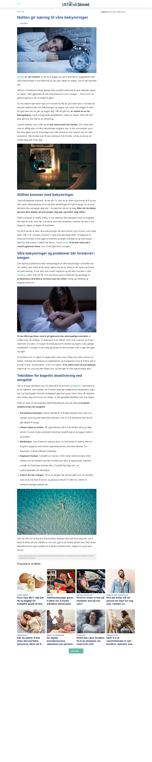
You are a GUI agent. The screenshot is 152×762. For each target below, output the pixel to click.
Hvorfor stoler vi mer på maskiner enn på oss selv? (90, 600)
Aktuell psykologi (85, 595)
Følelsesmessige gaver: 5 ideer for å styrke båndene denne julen (60, 600)
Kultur (50, 595)
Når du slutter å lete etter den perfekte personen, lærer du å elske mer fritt (29, 641)
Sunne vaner (22, 595)
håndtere (22, 275)
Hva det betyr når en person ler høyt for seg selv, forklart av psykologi (119, 600)
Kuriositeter (112, 635)
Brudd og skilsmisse (55, 635)
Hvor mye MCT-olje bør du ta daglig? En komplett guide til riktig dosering (30, 600)
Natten (20, 77)
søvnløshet (75, 386)
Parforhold (22, 635)
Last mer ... (76, 651)
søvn (65, 242)
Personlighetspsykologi (117, 595)
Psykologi (20, 12)
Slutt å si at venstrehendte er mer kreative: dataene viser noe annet (119, 641)
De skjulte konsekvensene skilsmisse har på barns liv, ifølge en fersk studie (61, 641)
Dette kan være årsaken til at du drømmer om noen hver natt (90, 640)
